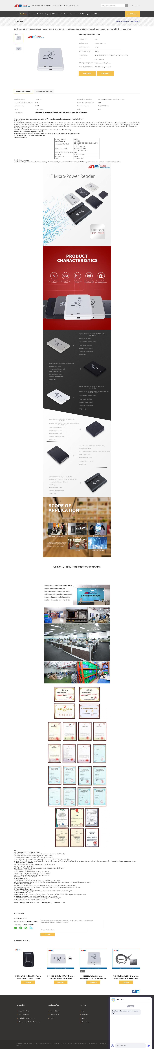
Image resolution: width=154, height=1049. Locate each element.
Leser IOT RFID (24, 1011)
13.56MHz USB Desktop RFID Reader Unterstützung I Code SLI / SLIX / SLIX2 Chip (28, 978)
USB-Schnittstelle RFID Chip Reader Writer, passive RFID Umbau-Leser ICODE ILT (126, 978)
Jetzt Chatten (132, 14)
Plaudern (87, 73)
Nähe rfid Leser (59, 903)
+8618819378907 (31, 922)
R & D (52, 1018)
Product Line (54, 1011)
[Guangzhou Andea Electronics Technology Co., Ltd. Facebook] (134, 991)
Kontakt (47, 934)
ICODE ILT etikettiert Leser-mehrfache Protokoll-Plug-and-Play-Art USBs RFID (93, 978)
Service (84, 1018)
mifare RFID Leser (32, 903)
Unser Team (86, 1022)
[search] (126, 5)
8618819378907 (28, 925)
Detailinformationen (23, 91)
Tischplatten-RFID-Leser (27, 1018)
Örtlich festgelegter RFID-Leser (30, 1022)
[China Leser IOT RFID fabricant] (22, 5)
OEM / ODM (54, 1014)
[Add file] (112, 1045)
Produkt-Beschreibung (44, 91)
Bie (83, 1011)
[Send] (148, 1045)
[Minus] (149, 999)
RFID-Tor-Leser (24, 1014)
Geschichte (85, 1014)
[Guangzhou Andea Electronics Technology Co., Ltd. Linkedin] (137, 991)
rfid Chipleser (46, 903)
